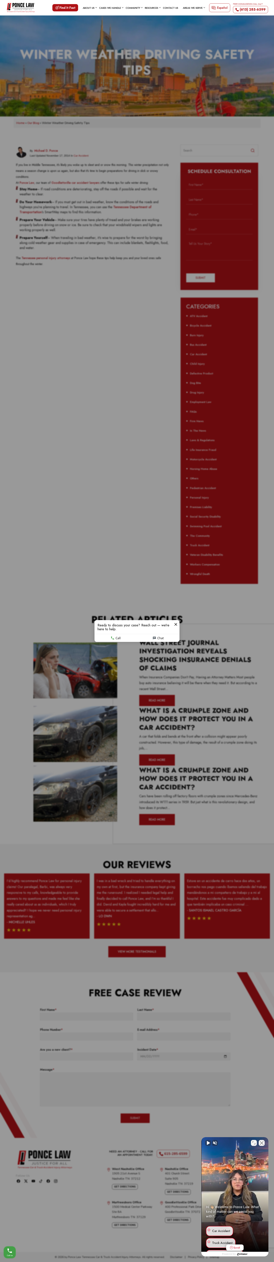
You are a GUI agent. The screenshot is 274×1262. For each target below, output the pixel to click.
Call (118, 638)
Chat (160, 638)
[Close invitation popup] (176, 624)
